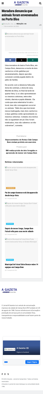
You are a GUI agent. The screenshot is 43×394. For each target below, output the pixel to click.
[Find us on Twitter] (8, 374)
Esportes (10, 223)
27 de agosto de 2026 (11, 198)
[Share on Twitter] (21, 60)
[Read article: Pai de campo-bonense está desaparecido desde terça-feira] (21, 178)
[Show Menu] (3, 3)
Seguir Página (32, 362)
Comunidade (11, 188)
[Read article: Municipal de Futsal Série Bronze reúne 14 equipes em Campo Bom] (21, 250)
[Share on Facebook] (10, 60)
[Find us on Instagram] (5, 374)
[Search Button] (40, 3)
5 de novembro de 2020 (11, 26)
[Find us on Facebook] (2, 374)
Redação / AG (21, 24)
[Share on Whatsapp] (32, 60)
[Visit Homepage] (21, 3)
